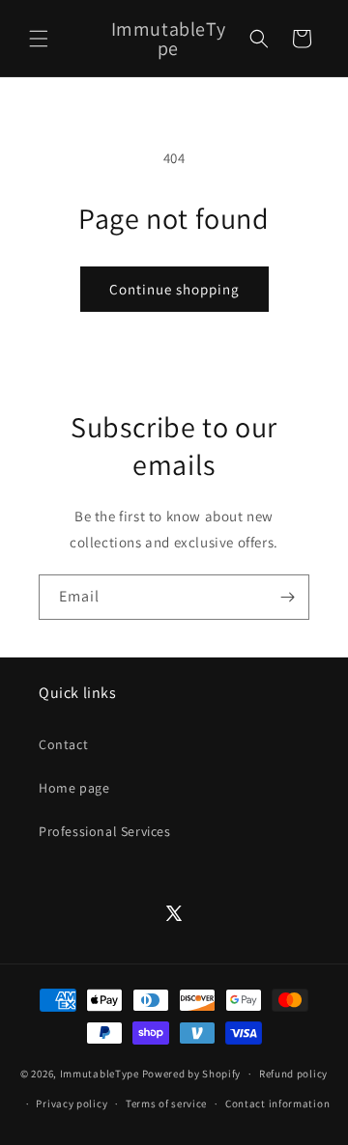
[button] (38, 38)
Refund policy (293, 1073)
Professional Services (105, 831)
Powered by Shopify (192, 1073)
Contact (63, 744)
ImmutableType (99, 1073)
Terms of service (166, 1103)
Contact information (277, 1103)
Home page (74, 787)
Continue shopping (174, 289)
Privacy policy (71, 1103)
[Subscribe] (287, 597)
